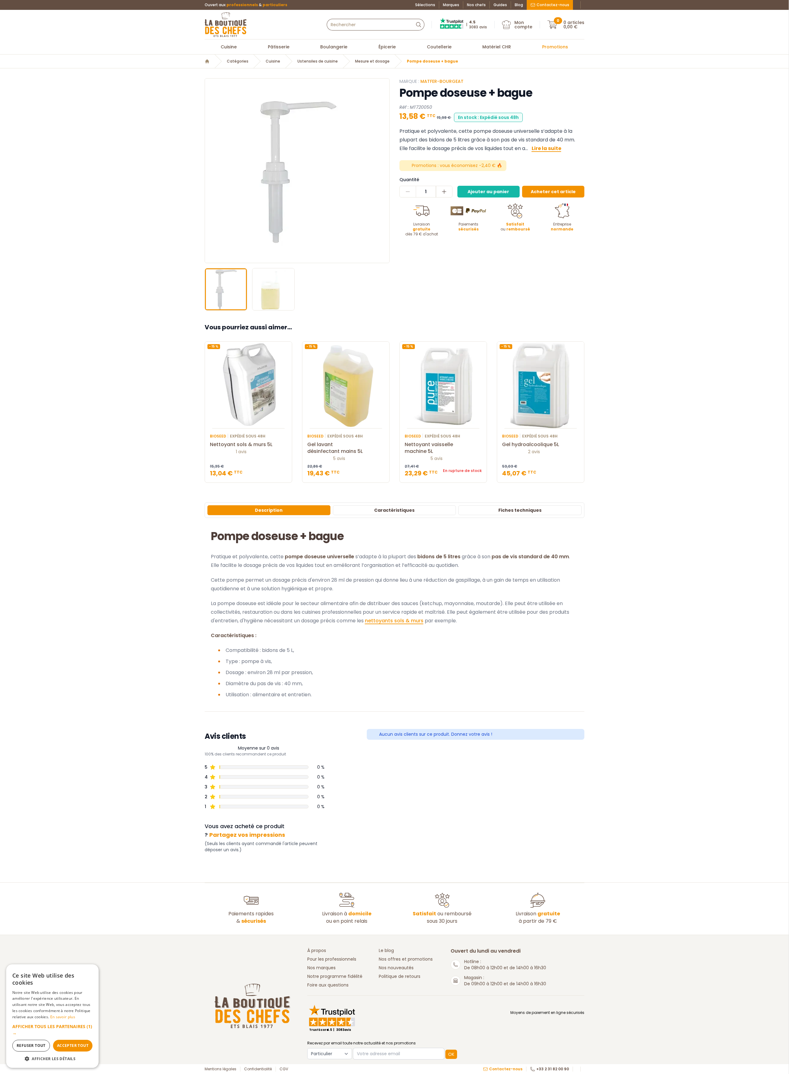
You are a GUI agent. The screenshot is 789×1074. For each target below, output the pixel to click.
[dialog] (52, 1016)
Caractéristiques (394, 510)
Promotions (555, 47)
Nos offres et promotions (406, 959)
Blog (519, 4)
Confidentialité (258, 1069)
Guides (500, 4)
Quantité (409, 180)
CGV (284, 1069)
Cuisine (229, 47)
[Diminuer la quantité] (408, 191)
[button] (210, 170)
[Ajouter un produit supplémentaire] (444, 191)
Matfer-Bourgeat (442, 81)
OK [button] (451, 1054)
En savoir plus (62, 1016)
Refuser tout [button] (31, 1045)
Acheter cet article (553, 192)
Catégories (237, 61)
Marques (451, 4)
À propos (316, 950)
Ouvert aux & (246, 4)
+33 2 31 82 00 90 (552, 1069)
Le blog (386, 950)
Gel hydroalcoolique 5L (530, 444)
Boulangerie (333, 47)
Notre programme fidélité (334, 976)
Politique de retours (399, 976)
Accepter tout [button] (72, 1045)
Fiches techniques (520, 510)
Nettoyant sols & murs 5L (241, 444)
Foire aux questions (328, 985)
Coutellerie (439, 47)
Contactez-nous (553, 4)
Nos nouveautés (396, 968)
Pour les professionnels (331, 959)
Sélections (425, 4)
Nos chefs (476, 4)
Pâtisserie (278, 47)
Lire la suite (546, 148)
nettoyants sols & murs (394, 620)
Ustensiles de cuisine (317, 61)
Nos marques (321, 968)
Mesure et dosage (372, 61)
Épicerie (387, 47)
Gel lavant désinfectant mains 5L (335, 448)
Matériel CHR (496, 47)
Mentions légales (220, 1069)
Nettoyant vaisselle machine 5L (429, 448)
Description (269, 510)
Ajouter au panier (488, 192)
